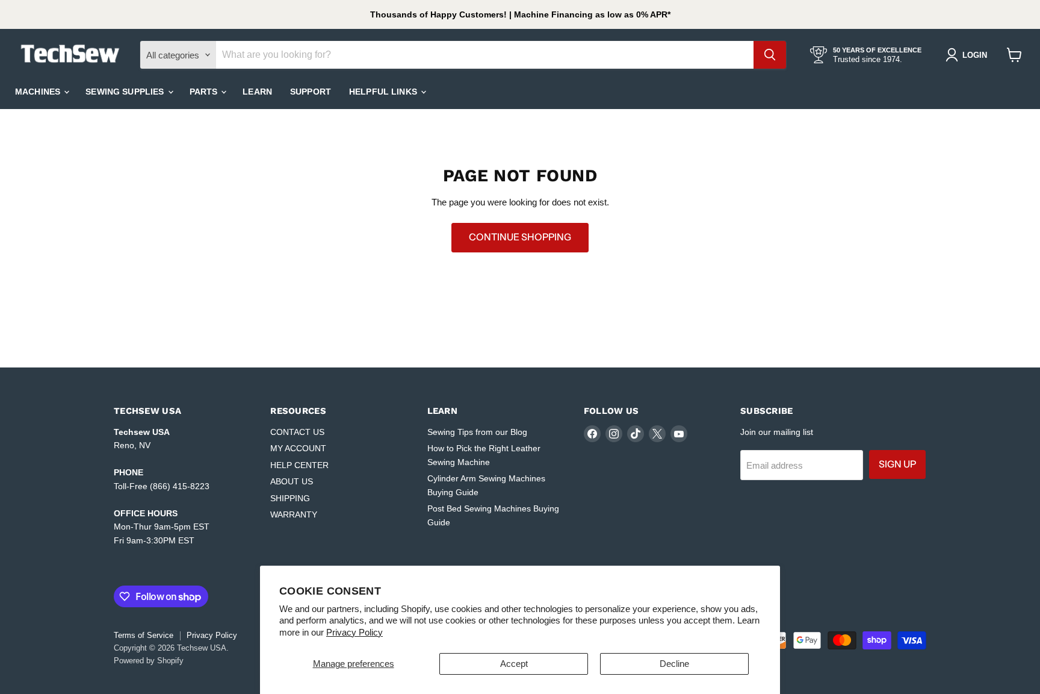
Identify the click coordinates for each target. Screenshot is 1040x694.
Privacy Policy (354, 632)
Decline (674, 663)
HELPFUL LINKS (384, 91)
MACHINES (39, 91)
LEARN (257, 91)
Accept (514, 663)
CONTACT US (297, 432)
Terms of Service (143, 635)
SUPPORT (310, 91)
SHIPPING (290, 498)
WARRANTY (293, 514)
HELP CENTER (299, 465)
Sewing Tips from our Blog (477, 432)
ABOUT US (291, 481)
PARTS (205, 91)
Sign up (897, 464)
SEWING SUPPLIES (125, 91)
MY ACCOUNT (298, 448)
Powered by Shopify (149, 660)
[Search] (770, 55)
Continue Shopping (520, 237)
